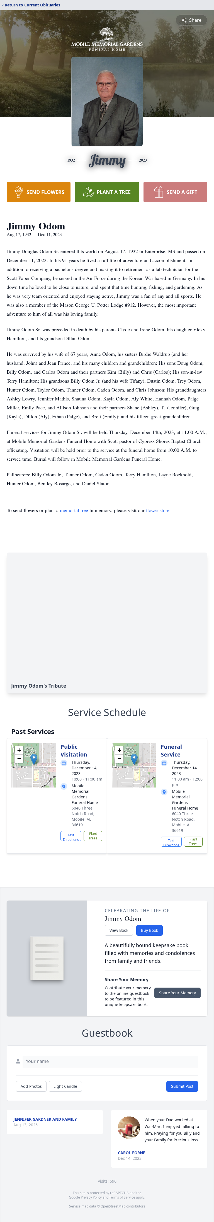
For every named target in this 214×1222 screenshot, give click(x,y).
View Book (119, 930)
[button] (33, 759)
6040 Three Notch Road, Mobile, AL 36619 (83, 816)
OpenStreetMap (113, 1206)
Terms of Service (122, 1197)
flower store (157, 510)
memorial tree (74, 510)
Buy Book (149, 930)
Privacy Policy (91, 1197)
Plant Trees (93, 836)
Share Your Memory (177, 992)
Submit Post (182, 1086)
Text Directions (71, 837)
